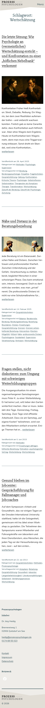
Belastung (33, 569)
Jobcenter (32, 572)
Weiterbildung (15, 452)
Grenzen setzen (32, 328)
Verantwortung (8, 340)
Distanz (15, 325)
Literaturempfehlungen (32, 575)
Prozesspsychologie (10, 566)
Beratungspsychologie (11, 174)
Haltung (21, 177)
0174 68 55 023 (9, 640)
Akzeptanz (23, 569)
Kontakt (5, 653)
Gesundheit (23, 572)
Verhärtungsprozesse (21, 578)
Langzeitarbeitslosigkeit (12, 575)
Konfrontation (31, 177)
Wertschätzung (30, 186)
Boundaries (6, 325)
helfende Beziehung (10, 331)
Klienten (33, 331)
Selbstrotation (8, 183)
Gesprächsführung (9, 177)
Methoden (20, 164)
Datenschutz (7, 661)
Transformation (16, 186)
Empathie (25, 174)
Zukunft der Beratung (11, 189)
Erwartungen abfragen (28, 446)
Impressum (7, 657)
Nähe (20, 334)
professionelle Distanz (32, 334)
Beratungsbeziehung (19, 321)
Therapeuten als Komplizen (26, 183)
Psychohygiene (8, 337)
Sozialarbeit (20, 337)
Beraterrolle (32, 318)
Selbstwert (6, 578)
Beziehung (32, 321)
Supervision (7, 168)
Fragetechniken (36, 174)
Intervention (24, 331)
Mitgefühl (6, 334)
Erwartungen (24, 325)
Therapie (5, 186)
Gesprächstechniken (24, 312)
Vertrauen (19, 340)
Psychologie (30, 164)
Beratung (23, 171)
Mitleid (14, 334)
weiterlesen (8, 151)
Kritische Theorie (9, 180)
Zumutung (6, 193)
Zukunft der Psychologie (30, 189)
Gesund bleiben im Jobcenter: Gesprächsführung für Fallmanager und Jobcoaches (18, 490)
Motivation (24, 449)
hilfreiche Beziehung (10, 449)
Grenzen (21, 328)
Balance (22, 318)
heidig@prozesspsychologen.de (17, 637)
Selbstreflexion (34, 180)
